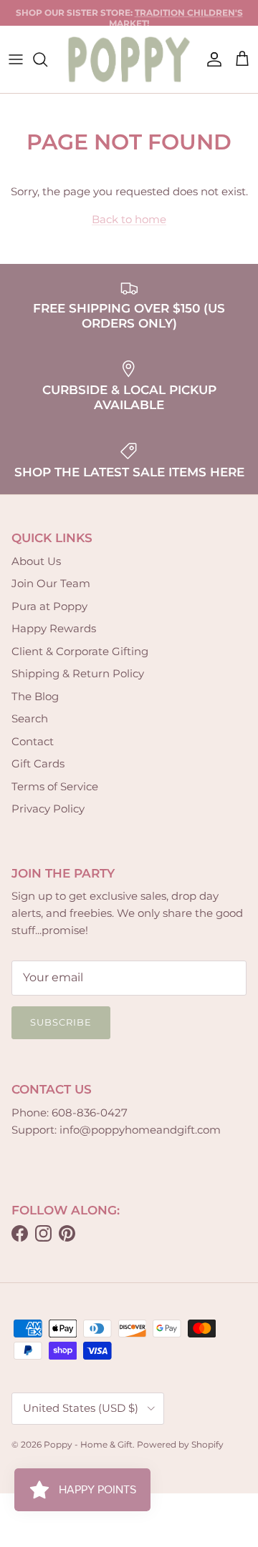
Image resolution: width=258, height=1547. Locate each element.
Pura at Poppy (49, 606)
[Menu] (16, 59)
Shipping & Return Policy (77, 673)
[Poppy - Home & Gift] (129, 59)
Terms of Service (54, 786)
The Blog (35, 696)
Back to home (129, 219)
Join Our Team (50, 583)
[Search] (47, 59)
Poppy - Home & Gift (88, 1444)
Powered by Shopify (180, 1444)
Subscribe (61, 1022)
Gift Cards (37, 763)
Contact (32, 741)
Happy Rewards (53, 628)
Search (29, 718)
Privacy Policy (48, 808)
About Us (36, 561)
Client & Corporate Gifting (79, 651)
